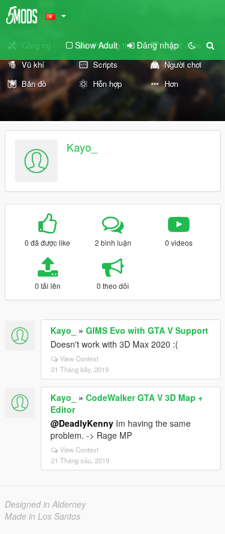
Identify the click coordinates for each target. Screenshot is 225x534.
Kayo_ (82, 147)
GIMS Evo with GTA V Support (147, 330)
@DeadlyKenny (81, 423)
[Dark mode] (192, 45)
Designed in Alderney (45, 504)
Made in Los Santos (42, 516)
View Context (79, 358)
